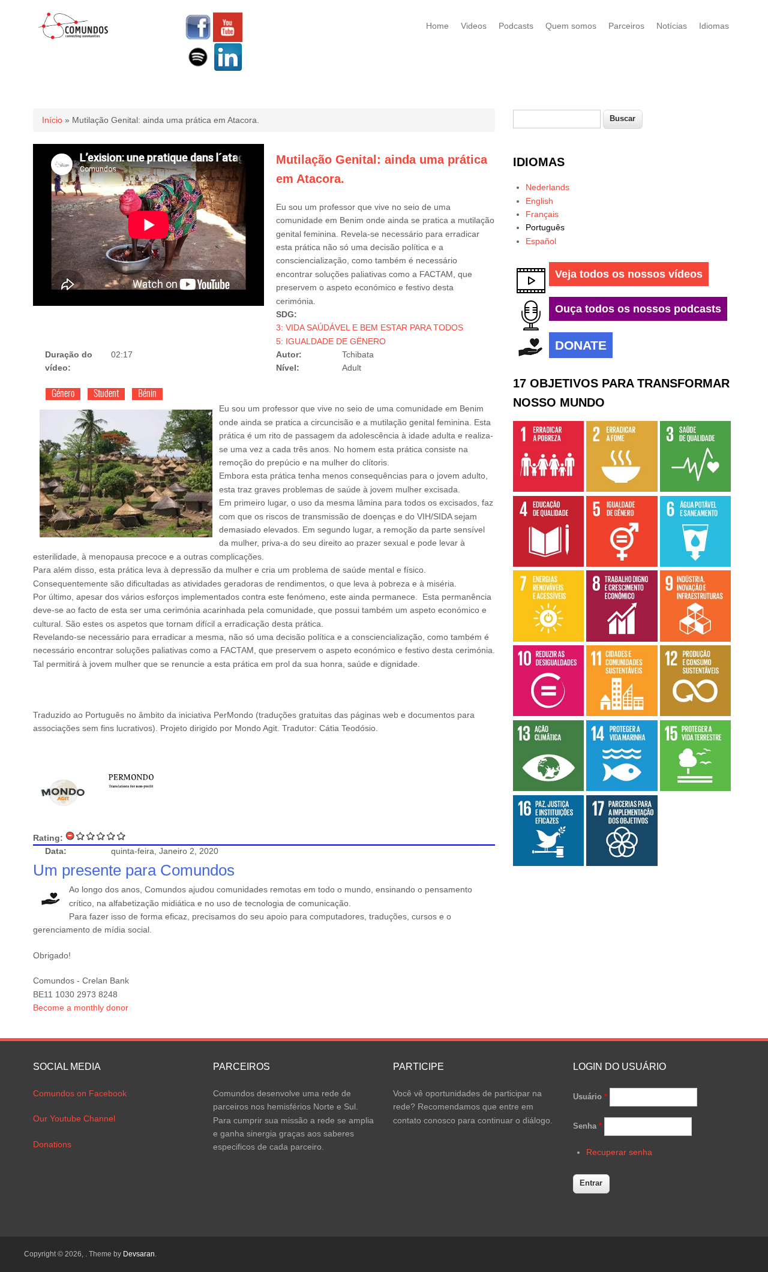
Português (545, 227)
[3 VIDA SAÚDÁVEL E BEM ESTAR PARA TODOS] (695, 489)
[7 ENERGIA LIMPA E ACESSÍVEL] (548, 638)
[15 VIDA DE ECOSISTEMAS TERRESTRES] (695, 788)
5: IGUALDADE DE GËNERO (331, 341)
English (539, 201)
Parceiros (626, 26)
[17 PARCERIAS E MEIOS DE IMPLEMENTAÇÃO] (621, 863)
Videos (474, 26)
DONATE (581, 345)
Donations (52, 1144)
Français (542, 214)
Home (437, 26)
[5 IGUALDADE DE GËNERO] (621, 564)
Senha (587, 1125)
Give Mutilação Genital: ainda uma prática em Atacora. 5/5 (121, 835)
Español (541, 241)
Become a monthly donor (80, 1007)
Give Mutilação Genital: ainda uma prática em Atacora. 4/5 (111, 835)
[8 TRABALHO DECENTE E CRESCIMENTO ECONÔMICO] (621, 638)
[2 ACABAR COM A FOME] (621, 489)
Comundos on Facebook (80, 1093)
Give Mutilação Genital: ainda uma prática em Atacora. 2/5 (91, 835)
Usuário (590, 1096)
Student (106, 394)
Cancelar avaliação (70, 835)
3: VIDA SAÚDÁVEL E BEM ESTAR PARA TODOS (369, 327)
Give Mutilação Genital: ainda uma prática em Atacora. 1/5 (81, 835)
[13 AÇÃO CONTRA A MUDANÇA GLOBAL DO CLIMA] (548, 788)
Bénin (147, 394)
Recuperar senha (619, 1152)
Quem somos (570, 26)
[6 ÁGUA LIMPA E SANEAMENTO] (695, 564)
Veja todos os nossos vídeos (629, 274)
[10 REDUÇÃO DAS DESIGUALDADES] (548, 713)
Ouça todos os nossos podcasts (638, 309)
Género (63, 394)
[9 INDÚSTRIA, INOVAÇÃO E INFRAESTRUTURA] (695, 638)
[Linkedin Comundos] (228, 69)
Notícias (671, 26)
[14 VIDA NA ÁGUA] (621, 788)
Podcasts (516, 26)
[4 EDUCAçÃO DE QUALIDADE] (548, 564)
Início (52, 120)
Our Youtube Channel (74, 1118)
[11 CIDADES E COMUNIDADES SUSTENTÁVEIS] (621, 713)
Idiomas (714, 26)
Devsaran (139, 1254)
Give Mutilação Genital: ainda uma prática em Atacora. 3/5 (101, 835)
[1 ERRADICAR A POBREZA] (548, 489)
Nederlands (547, 187)
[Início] (73, 37)
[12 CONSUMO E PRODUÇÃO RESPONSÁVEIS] (695, 713)
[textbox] (557, 119)
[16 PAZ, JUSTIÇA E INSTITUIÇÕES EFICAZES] (548, 863)
